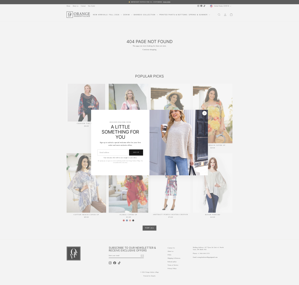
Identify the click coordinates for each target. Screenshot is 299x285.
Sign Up (136, 152)
